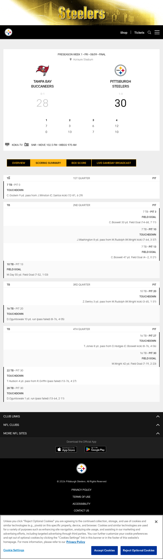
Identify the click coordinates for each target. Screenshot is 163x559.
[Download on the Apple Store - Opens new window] (66, 449)
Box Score (79, 162)
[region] (81, 537)
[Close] (156, 521)
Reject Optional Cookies (139, 550)
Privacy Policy (81, 489)
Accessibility (81, 503)
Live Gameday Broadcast (114, 162)
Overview (18, 162)
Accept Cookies (104, 550)
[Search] (149, 32)
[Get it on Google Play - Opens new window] (95, 451)
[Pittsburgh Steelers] (81, 469)
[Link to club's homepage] (8, 30)
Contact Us (81, 510)
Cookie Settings (13, 550)
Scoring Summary (48, 162)
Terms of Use (81, 496)
